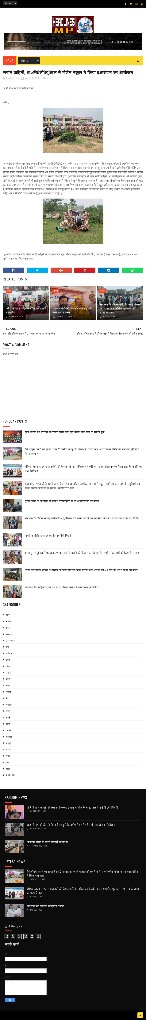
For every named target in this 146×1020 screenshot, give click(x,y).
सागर (8, 755)
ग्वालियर (9, 653)
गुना (7, 646)
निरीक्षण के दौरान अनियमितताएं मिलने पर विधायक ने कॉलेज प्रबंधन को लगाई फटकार (120, 308)
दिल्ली (8, 678)
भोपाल (8, 710)
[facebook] (126, 4)
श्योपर (8, 749)
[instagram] (136, 4)
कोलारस (9, 634)
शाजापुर (9, 736)
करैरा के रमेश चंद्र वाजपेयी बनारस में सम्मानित (26, 310)
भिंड (7, 698)
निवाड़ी (8, 691)
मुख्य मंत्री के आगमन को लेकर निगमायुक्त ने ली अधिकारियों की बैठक (62, 501)
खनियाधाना (10, 640)
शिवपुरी (8, 742)
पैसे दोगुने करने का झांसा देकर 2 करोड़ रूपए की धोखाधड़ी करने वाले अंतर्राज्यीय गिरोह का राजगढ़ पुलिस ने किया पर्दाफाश (83, 873)
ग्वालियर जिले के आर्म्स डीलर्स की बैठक (47, 842)
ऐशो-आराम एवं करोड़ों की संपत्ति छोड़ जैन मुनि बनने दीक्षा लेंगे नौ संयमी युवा (65, 432)
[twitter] (131, 4)
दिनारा (8, 672)
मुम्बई (8, 717)
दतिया (8, 666)
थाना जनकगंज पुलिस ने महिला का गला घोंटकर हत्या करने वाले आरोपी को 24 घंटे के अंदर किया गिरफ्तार (81, 570)
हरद (7, 762)
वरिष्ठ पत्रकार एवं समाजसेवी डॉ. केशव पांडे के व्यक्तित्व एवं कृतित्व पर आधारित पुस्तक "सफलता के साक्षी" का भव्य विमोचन (83, 891)
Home (9, 60)
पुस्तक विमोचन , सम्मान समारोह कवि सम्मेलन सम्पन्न (72, 310)
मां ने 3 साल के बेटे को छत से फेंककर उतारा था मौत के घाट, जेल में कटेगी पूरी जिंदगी (72, 807)
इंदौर (8, 614)
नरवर (8, 685)
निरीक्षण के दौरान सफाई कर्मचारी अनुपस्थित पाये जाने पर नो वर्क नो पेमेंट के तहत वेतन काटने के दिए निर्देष (82, 518)
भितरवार (9, 704)
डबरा (8, 659)
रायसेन (8, 730)
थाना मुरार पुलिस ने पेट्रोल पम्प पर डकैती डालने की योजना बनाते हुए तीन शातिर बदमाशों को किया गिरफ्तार (82, 552)
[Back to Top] (140, 1015)
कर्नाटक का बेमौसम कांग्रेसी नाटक (45, 906)
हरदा (8, 768)
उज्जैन (8, 621)
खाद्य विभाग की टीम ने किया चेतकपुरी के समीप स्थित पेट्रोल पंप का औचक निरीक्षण (71, 824)
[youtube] (142, 4)
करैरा (49, 78)
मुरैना (8, 723)
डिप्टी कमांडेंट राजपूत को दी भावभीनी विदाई (48, 535)
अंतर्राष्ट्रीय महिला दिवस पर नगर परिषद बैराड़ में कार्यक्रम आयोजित (61, 587)
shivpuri (10, 775)
